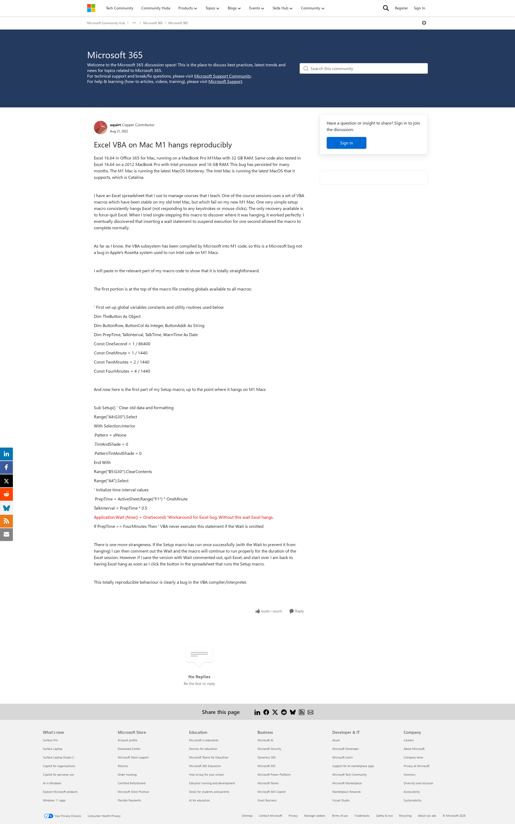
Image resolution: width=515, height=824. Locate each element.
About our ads (427, 816)
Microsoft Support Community (222, 76)
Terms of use (340, 816)
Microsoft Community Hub (106, 23)
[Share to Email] (310, 711)
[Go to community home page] (91, 8)
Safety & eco (384, 816)
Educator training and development (212, 783)
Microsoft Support (225, 81)
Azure (336, 740)
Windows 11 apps (54, 800)
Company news (413, 757)
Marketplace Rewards (346, 792)
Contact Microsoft (270, 816)
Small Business (267, 800)
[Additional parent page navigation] (134, 23)
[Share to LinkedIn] (257, 711)
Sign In (419, 7)
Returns (123, 766)
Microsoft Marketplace (347, 783)
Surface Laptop (52, 749)
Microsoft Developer (345, 749)
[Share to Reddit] (284, 711)
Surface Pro (50, 740)
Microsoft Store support (133, 757)
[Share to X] (275, 711)
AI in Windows (52, 783)
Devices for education (203, 749)
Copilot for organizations (59, 766)
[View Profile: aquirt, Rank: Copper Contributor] (100, 127)
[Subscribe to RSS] (301, 711)
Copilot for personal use (58, 774)
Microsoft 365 (153, 23)
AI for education (199, 800)
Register (401, 7)
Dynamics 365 (267, 757)
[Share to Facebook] (266, 711)
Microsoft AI (265, 740)
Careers (409, 740)
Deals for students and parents (209, 792)
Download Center (129, 749)
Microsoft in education (203, 740)
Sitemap (247, 816)
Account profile (127, 740)
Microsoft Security (269, 749)
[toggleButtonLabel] (424, 23)
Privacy (293, 816)
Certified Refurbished (131, 783)
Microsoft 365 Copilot (272, 792)
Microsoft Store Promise (133, 792)
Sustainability (412, 800)
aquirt (115, 124)
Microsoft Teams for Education (208, 757)
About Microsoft (414, 749)
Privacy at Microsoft (416, 766)
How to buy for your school (206, 774)
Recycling (405, 816)
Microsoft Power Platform (274, 774)
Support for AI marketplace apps (353, 766)
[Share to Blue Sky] (293, 711)
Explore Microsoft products (60, 792)
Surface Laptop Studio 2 (58, 757)
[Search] (386, 8)
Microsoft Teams (268, 783)
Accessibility (412, 792)
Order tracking (127, 774)
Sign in (346, 143)
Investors (409, 774)
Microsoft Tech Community (349, 774)
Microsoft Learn (342, 757)
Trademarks (362, 816)
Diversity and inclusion (418, 783)
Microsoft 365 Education (205, 766)
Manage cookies (314, 816)
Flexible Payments (129, 800)
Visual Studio (341, 800)
